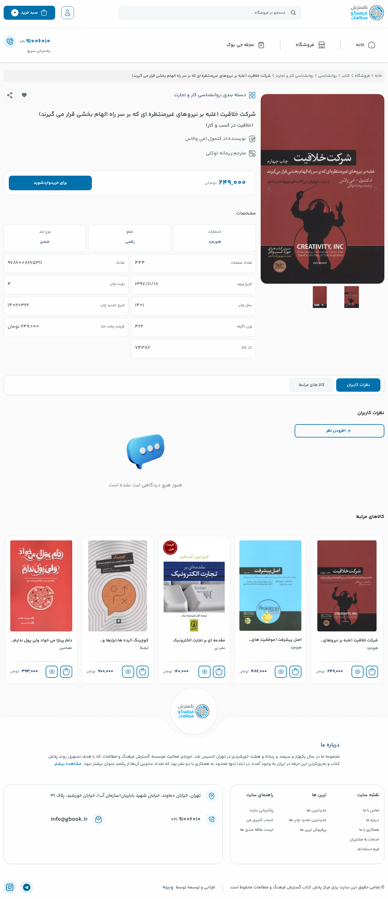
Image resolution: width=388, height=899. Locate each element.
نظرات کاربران (358, 385)
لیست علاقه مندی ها (256, 830)
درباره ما (372, 820)
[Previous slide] (375, 188)
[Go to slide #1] (351, 297)
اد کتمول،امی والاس (206, 139)
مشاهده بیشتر (68, 764)
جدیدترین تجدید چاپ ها (307, 820)
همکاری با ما (369, 830)
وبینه (167, 887)
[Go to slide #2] (319, 297)
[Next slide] (270, 188)
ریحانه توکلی (219, 153)
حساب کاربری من (259, 820)
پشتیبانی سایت (261, 810)
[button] (24, 95)
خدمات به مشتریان (364, 839)
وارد (47, 183)
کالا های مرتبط (312, 385)
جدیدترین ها (316, 810)
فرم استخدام (368, 849)
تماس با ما (371, 810)
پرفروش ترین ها (313, 830)
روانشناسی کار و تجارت (197, 95)
